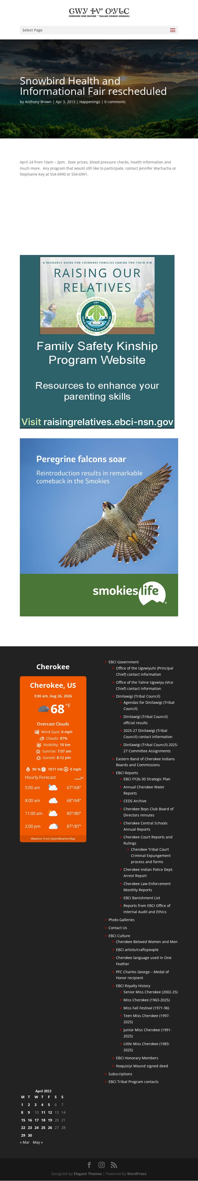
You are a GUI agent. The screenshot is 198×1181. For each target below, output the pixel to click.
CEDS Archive (134, 800)
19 (50, 1120)
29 (23, 1135)
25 (43, 1127)
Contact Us (118, 927)
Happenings (89, 101)
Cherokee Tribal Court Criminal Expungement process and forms (151, 855)
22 (23, 1127)
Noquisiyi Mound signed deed (142, 1065)
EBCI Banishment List (141, 897)
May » (38, 1142)
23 (30, 1127)
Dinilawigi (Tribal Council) (138, 696)
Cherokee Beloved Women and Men (147, 941)
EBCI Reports (127, 772)
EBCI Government (124, 661)
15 (23, 1120)
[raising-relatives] (97, 427)
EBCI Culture (119, 935)
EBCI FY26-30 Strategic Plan (146, 779)
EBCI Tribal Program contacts (134, 1081)
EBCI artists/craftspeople (137, 949)
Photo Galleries (122, 919)
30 (30, 1135)
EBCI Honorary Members (137, 1057)
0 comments (115, 101)
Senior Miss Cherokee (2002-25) (150, 991)
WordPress (136, 1173)
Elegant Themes (88, 1173)
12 (50, 1112)
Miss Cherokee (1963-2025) (146, 999)
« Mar (25, 1142)
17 (37, 1120)
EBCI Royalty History (133, 985)
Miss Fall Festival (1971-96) (146, 1007)
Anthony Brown (38, 101)
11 (43, 1112)
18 (43, 1120)
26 (50, 1127)
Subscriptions (120, 1073)
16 (30, 1120)
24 (37, 1127)
